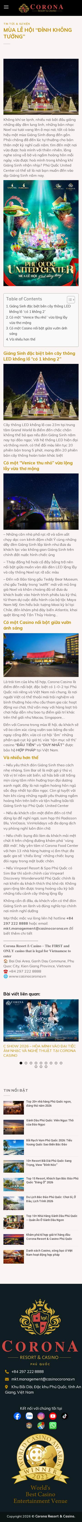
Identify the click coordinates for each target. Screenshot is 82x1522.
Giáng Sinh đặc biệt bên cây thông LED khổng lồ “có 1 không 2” (40, 309)
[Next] (75, 1036)
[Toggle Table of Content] (69, 300)
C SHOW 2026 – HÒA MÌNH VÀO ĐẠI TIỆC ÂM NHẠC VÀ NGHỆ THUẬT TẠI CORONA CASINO (39, 1051)
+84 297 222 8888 (27, 1371)
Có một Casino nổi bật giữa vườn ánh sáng (38, 331)
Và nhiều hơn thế (22, 339)
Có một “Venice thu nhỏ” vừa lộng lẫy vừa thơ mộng (38, 320)
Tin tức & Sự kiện (16, 23)
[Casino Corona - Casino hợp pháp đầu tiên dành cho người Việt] (41, 8)
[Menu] (6, 6)
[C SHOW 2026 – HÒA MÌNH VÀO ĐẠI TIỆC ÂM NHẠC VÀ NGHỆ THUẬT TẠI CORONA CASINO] (41, 1020)
